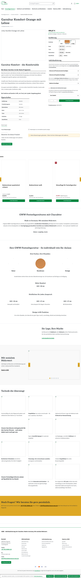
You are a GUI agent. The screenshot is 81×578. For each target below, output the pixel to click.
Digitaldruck (44, 547)
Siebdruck (44, 545)
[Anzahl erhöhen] (57, 100)
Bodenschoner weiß (35, 185)
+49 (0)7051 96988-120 (26, 506)
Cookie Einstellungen (26, 556)
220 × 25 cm (69, 46)
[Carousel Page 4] (54, 378)
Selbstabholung (25, 541)
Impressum (24, 545)
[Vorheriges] (29, 365)
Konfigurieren (50, 576)
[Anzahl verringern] (50, 100)
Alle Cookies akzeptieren (74, 576)
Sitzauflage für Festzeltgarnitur (66, 185)
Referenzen (64, 543)
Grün (61, 55)
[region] (23, 45)
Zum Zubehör (53, 95)
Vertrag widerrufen (6, 562)
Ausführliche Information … (68, 92)
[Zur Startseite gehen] (7, 3)
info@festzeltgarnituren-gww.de (49, 506)
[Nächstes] (79, 365)
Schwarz (65, 55)
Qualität (63, 541)
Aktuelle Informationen (67, 547)
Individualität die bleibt (48, 338)
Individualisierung (46, 539)
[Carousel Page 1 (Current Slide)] (49, 378)
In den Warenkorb (69, 100)
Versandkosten (25, 552)
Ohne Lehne (68, 52)
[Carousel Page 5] (56, 378)
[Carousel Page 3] (53, 378)
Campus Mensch (65, 545)
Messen (63, 548)
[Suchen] (53, 3)
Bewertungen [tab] (4, 125)
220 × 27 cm (62, 46)
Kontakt (23, 547)
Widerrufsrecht (25, 554)
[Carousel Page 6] (58, 378)
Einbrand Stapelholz (46, 543)
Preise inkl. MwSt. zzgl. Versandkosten (57, 26)
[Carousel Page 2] (51, 378)
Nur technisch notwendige (61, 576)
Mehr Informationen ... (38, 576)
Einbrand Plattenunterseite (47, 541)
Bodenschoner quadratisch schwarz (11, 186)
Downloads (24, 543)
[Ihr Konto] (71, 3)
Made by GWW (5, 370)
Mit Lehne (62, 52)
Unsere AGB (24, 550)
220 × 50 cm (62, 49)
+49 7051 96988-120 (6, 549)
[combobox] (40, 3)
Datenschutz (24, 548)
